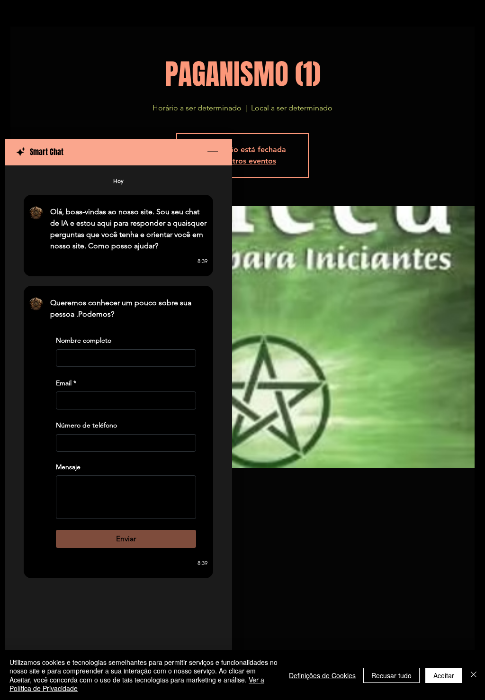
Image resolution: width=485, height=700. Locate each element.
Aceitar (443, 675)
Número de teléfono (86, 425)
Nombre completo (83, 340)
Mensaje (68, 467)
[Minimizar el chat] (212, 152)
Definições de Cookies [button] (322, 675)
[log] (118, 408)
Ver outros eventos (242, 160)
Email (66, 383)
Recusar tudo (391, 675)
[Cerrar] (473, 675)
